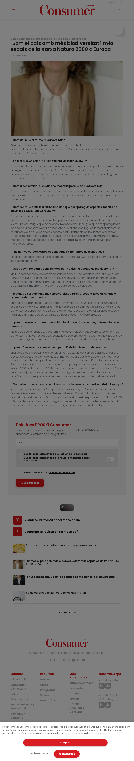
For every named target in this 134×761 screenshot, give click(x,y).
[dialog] (67, 741)
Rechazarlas (66, 754)
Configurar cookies (39, 753)
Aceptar (65, 742)
